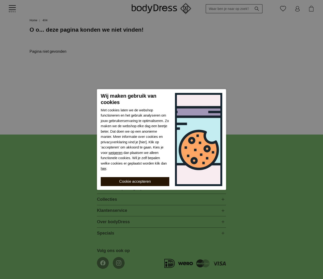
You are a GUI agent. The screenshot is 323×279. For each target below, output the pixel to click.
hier (103, 168)
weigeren (115, 152)
